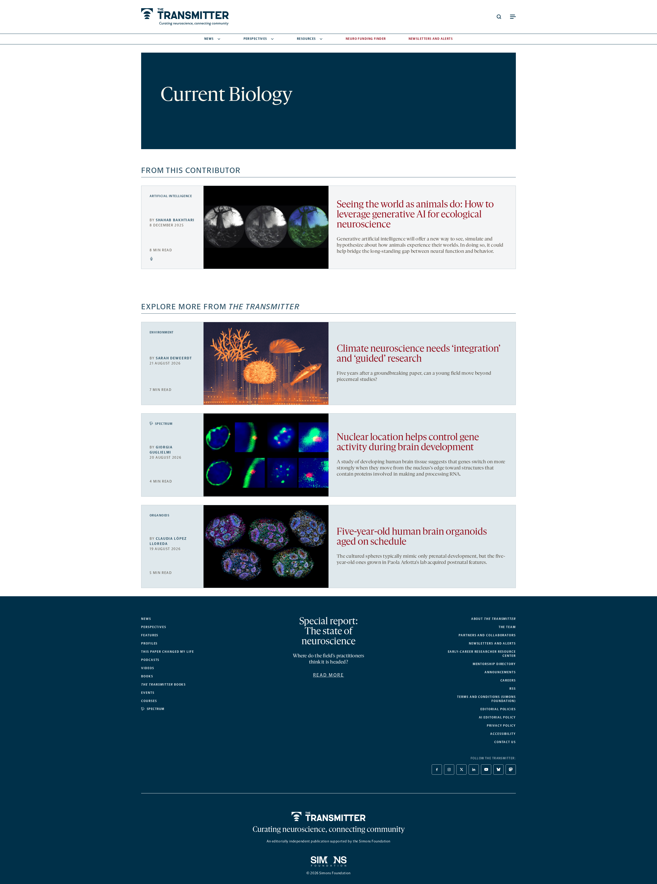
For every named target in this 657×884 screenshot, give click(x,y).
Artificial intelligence (171, 196)
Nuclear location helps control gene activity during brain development (408, 443)
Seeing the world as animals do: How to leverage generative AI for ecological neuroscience (415, 215)
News (209, 39)
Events (147, 693)
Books (147, 676)
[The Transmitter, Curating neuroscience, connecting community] (185, 16)
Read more (328, 675)
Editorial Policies (498, 709)
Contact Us (505, 742)
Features (149, 635)
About (493, 619)
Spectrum (164, 424)
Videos (147, 668)
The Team (507, 627)
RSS (512, 688)
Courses (149, 701)
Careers (508, 680)
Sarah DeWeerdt (174, 358)
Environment (162, 332)
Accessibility (503, 734)
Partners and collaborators (487, 635)
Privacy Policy (501, 725)
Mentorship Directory (494, 664)
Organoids (159, 515)
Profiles (149, 643)
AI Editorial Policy (497, 717)
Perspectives (255, 39)
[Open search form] (498, 16)
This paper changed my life (167, 652)
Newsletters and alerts (492, 643)
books (163, 684)
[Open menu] (513, 17)
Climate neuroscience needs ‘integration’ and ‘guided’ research (418, 354)
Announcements (500, 672)
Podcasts (150, 660)
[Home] (329, 816)
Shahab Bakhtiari (175, 220)
